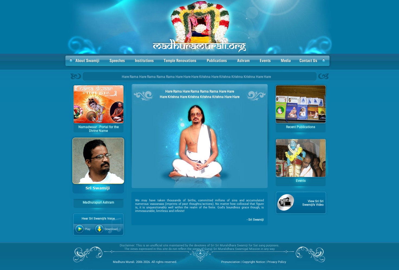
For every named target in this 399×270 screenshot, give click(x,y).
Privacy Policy (276, 262)
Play (87, 229)
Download (111, 229)
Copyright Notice (253, 262)
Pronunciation (230, 262)
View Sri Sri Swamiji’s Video (313, 203)
